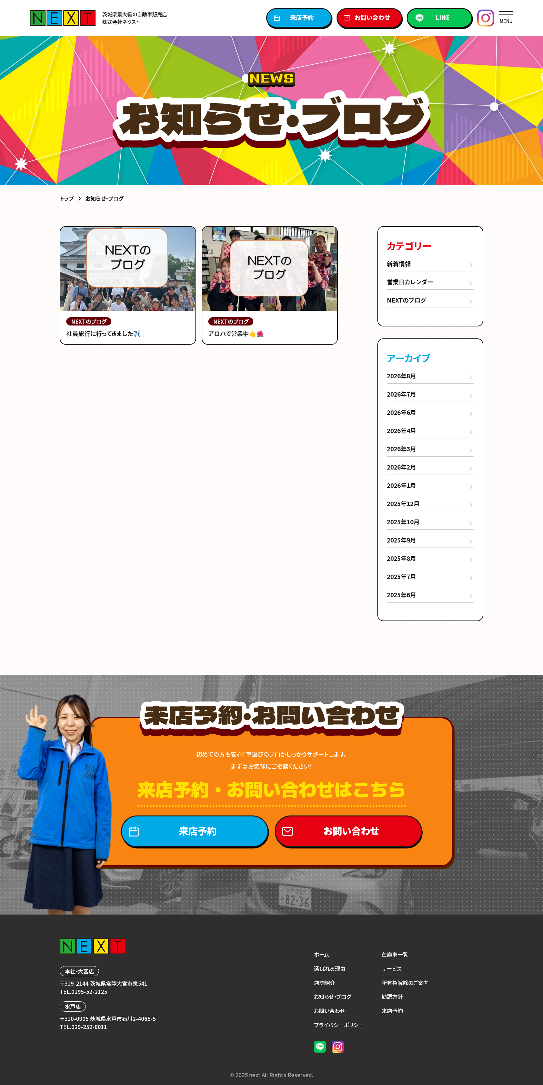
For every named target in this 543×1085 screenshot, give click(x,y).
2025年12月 (403, 503)
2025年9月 (401, 540)
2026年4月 (401, 430)
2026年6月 (401, 412)
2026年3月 (401, 448)
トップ (67, 198)
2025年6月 (401, 594)
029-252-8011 (89, 1027)
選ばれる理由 (329, 968)
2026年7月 (401, 394)
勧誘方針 (392, 996)
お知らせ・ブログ (332, 996)
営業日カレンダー (410, 281)
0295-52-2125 (89, 991)
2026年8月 (401, 375)
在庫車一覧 (394, 954)
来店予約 (302, 17)
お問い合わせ (372, 17)
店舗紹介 (324, 983)
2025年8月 (401, 558)
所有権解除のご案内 (405, 983)
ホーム (321, 954)
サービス (391, 968)
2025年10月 (403, 521)
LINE (442, 17)
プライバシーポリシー (339, 1025)
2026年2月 (401, 467)
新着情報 (399, 263)
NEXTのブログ (406, 300)
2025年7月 (401, 576)
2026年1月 (401, 485)
